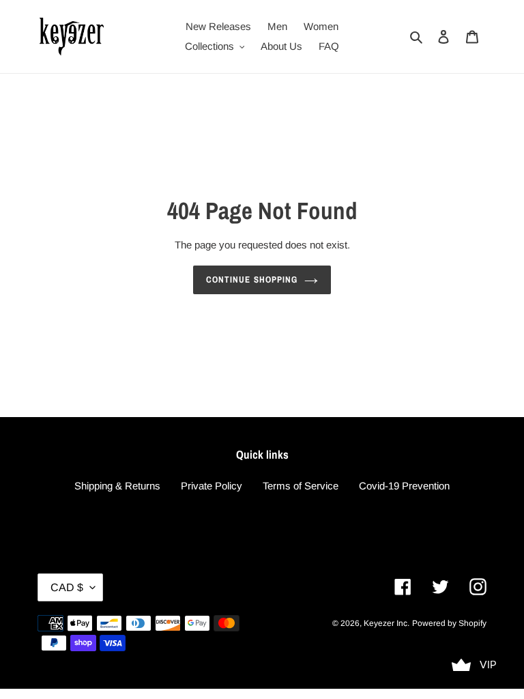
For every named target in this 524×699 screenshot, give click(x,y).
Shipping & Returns (117, 485)
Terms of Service (300, 485)
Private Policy (211, 485)
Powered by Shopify (449, 623)
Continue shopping (251, 279)
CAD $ (66, 587)
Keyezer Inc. (386, 623)
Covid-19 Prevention (404, 485)
